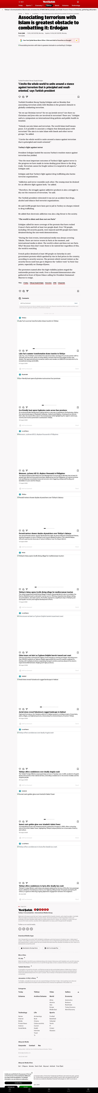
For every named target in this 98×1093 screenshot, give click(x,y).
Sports (52, 1012)
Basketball (53, 1019)
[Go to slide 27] (59, 348)
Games (20, 1016)
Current (36, 1026)
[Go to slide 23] (55, 348)
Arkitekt (52, 1066)
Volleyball (52, 1021)
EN (37, 909)
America (52, 1002)
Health (36, 1028)
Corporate (22, 1045)
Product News (22, 1023)
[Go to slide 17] (49, 348)
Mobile (20, 1021)
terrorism (49, 283)
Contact (32, 1045)
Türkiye (27, 13)
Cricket (52, 1028)
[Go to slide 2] (35, 348)
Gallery (67, 992)
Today (20, 992)
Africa (51, 1000)
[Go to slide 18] (50, 348)
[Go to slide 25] (57, 348)
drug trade (62, 283)
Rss (39, 1045)
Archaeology (38, 1016)
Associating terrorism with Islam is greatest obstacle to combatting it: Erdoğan (61, 13)
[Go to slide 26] (58, 348)
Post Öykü (59, 1066)
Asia (51, 1005)
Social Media (22, 1028)
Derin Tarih (38, 1066)
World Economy (70, 1009)
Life (35, 1012)
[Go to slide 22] (54, 348)
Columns (21, 996)
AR (40, 909)
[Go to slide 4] (37, 348)
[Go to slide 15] (47, 348)
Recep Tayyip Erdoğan (37, 283)
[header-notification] (78, 2)
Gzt (19, 1066)
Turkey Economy (70, 1007)
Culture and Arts (39, 1023)
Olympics (52, 1030)
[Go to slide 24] (56, 348)
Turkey (26, 283)
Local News (35, 13)
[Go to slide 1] (34, 348)
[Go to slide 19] (51, 348)
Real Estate (68, 1005)
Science (20, 1026)
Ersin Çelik (21, 33)
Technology (22, 1012)
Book (35, 1019)
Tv (34, 1035)
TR (35, 909)
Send (76, 303)
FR (42, 909)
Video (52, 992)
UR (47, 909)
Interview (37, 1030)
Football (52, 1016)
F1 (50, 1026)
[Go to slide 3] (36, 348)
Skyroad (46, 1066)
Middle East (53, 1009)
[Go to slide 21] (53, 348)
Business (68, 1002)
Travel (36, 1033)
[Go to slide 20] (52, 348)
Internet (20, 1019)
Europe (52, 1007)
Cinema (36, 1021)
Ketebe (31, 1066)
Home (20, 13)
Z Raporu (25, 1066)
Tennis (52, 1023)
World (52, 996)
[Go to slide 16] (48, 348)
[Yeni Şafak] (49, 2)
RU (45, 909)
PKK (55, 283)
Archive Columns (40, 996)
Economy (68, 996)
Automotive (68, 1000)
